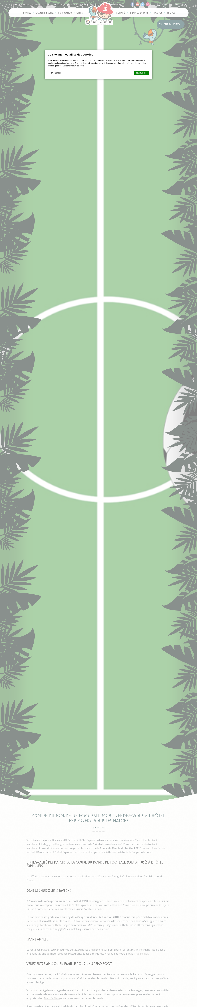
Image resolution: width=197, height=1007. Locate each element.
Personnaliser (55, 73)
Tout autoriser (141, 73)
